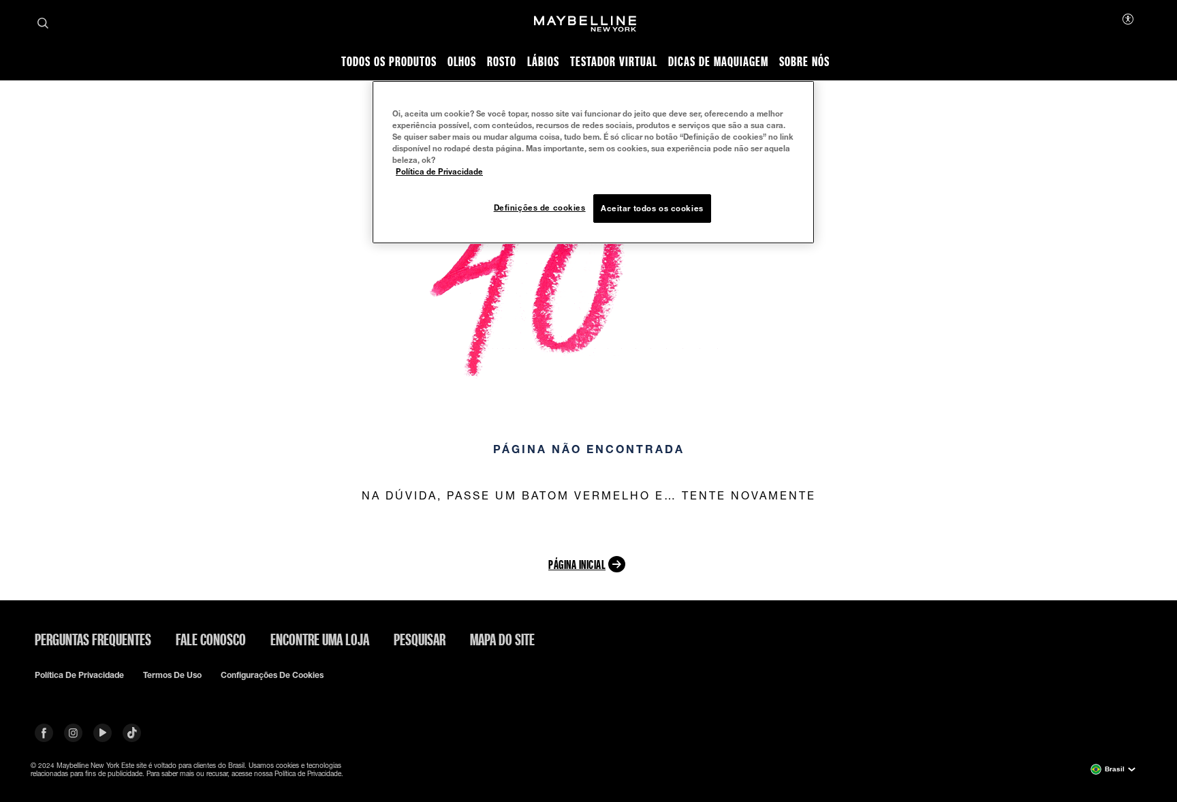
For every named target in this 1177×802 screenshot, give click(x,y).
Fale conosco (211, 639)
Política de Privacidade (439, 171)
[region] (593, 162)
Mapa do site (502, 639)
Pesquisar (419, 639)
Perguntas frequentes (93, 639)
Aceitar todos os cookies (652, 208)
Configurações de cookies (272, 675)
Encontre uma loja (319, 639)
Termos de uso (172, 675)
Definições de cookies (540, 207)
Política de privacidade (79, 675)
